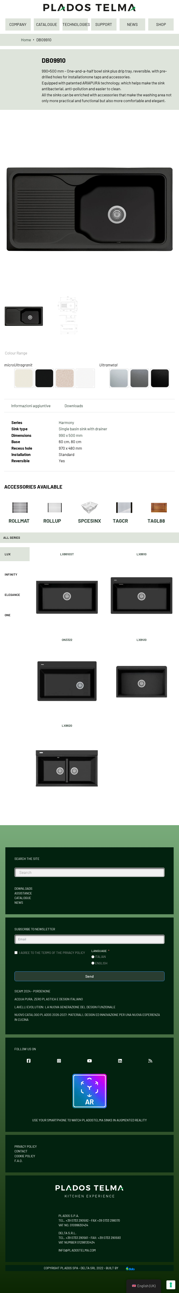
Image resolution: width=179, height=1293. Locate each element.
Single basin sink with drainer (83, 428)
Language (99, 951)
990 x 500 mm (71, 435)
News (18, 902)
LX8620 (67, 725)
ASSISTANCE (23, 893)
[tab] (15, 554)
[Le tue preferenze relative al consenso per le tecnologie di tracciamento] (170, 1284)
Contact (21, 1151)
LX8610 (142, 554)
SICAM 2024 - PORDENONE (32, 991)
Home (26, 39)
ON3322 (67, 640)
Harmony (66, 422)
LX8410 (142, 640)
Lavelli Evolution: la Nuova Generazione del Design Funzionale (64, 1007)
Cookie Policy (24, 1156)
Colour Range (16, 353)
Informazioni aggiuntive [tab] (31, 405)
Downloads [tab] (74, 405)
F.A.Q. (18, 1161)
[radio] (23, 378)
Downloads (23, 888)
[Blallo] (130, 1267)
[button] (168, 126)
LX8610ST (67, 554)
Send (89, 976)
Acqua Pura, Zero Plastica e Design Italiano (48, 999)
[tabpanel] (104, 676)
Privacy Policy (25, 1146)
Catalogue (22, 898)
